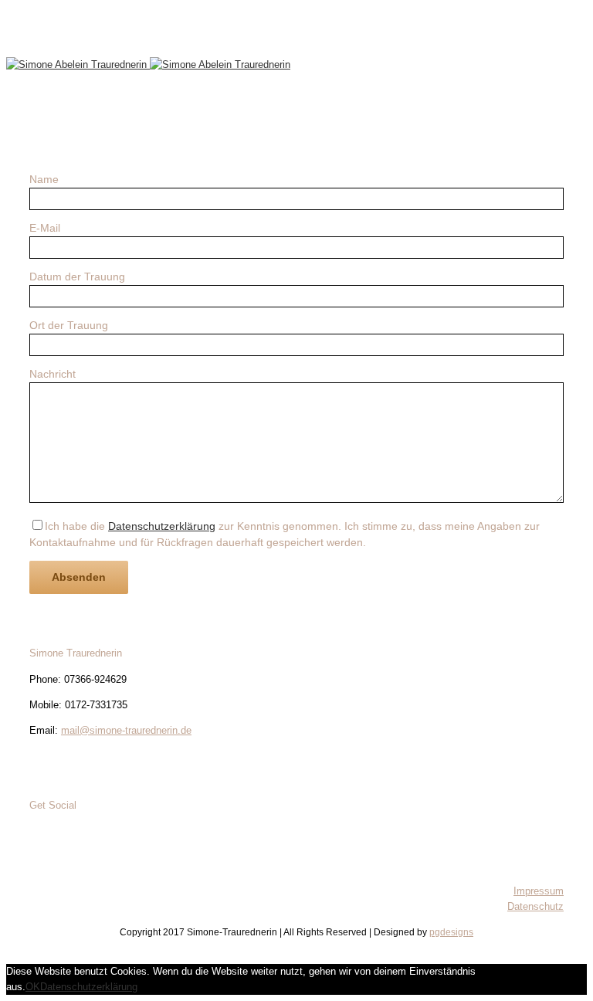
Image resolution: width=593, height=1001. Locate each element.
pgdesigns (451, 932)
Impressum (538, 891)
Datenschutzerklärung (161, 526)
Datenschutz (535, 906)
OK (32, 987)
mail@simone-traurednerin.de (126, 730)
